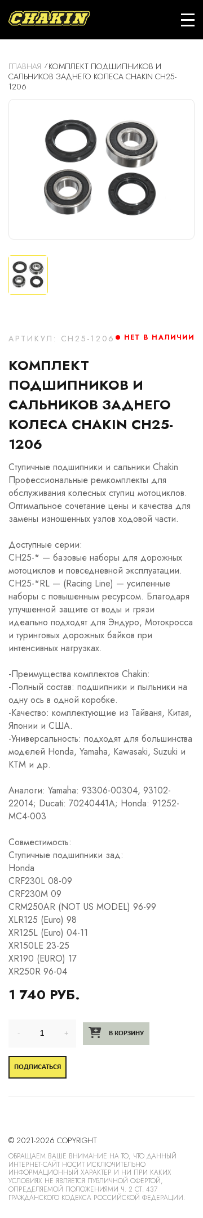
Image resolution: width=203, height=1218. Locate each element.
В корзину (125, 1033)
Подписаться (37, 1067)
